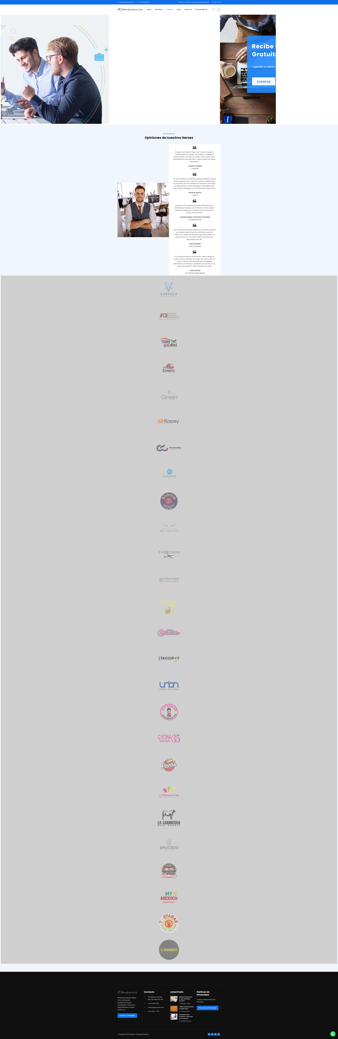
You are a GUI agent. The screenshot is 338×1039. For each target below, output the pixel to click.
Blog (179, 9)
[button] (333, 1034)
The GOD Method (201, 9)
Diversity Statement (127, 1015)
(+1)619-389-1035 (153, 1003)
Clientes (170, 9)
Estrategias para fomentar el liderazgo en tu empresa (186, 1016)
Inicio (149, 9)
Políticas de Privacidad (207, 1008)
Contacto (188, 9)
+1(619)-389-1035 (144, 2)
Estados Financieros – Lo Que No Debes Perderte (186, 999)
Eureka (146, 1034)
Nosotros (158, 9)
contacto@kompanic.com (127, 2)
